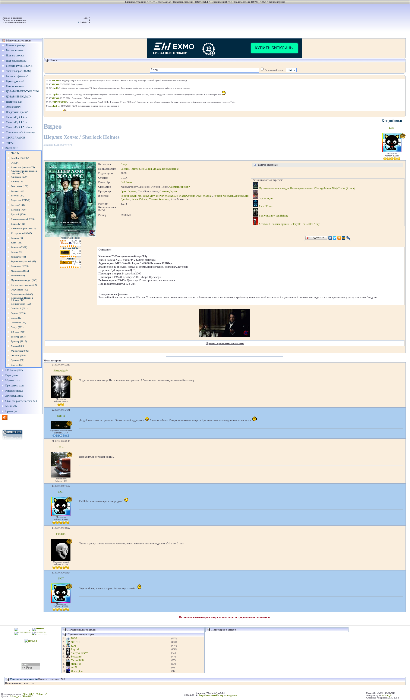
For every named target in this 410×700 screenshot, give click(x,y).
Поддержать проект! (17, 112)
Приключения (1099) (21, 304)
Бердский (76, 656)
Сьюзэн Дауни (168, 191)
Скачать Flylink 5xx (16, 122)
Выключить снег (15, 50)
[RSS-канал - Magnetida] (4, 419)
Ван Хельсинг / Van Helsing (273, 215)
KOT (392, 127)
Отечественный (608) (22, 294)
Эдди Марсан (204, 195)
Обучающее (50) (19, 290)
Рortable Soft (14, 390)
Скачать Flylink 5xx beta (19, 127)
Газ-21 (60, 446)
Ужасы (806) (17, 346)
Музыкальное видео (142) (24, 280)
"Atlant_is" (41, 694)
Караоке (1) (17, 238)
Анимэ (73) (17, 181)
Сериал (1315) (18, 313)
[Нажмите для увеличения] (70, 235)
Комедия (146, 168)
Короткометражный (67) (23, 261)
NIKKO (75, 642)
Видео (11, 147)
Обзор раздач (13, 106)
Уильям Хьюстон (159, 199)
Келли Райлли (140, 199)
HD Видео (14, 370)
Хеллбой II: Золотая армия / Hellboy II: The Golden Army (289, 224)
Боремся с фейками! (17, 76)
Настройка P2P (14, 101)
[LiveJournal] (348, 238)
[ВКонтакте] (330, 238)
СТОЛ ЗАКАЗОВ (15, 137)
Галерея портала (14, 86)
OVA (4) (15, 163)
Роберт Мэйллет (223, 195)
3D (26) (15, 153)
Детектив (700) (18, 210)
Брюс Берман (128, 191)
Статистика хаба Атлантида (20, 132)
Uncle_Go (77, 671)
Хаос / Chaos (265, 206)
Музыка (12, 380)
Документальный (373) (23, 219)
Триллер (135, 168)
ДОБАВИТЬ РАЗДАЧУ (18, 96)
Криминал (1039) (20, 266)
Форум (9, 142)
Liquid (75, 649)
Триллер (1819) (19, 341)
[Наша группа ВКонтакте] (12, 440)
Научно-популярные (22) (24, 285)
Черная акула (265, 198)
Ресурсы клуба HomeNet (19, 65)
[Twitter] (334, 238)
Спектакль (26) (18, 322)
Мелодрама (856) (20, 271)
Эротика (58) (17, 360)
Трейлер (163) (18, 337)
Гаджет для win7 (15, 81)
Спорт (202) (17, 327)
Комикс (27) (17, 252)
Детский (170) (18, 214)
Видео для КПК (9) (20, 200)
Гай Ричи (126, 182)
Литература (14, 395)
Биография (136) (19, 186)
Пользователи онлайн (24, 679)
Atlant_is (386, 695)
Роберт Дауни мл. (131, 195)
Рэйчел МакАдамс (167, 195)
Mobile (11, 406)
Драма (157, 168)
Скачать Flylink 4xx (16, 117)
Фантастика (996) (20, 351)
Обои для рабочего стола (21, 400)
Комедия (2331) (19, 247)
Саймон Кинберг (179, 186)
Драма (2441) (18, 224)
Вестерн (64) (17, 196)
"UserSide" (28, 694)
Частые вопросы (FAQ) (18, 70)
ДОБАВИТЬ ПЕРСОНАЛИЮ (22, 91)
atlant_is (61, 415)
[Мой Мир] (343, 238)
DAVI (74, 638)
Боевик (125, 168)
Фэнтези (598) (18, 355)
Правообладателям (16, 60)
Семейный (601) (19, 308)
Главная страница (15, 45)
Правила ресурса (15, 55)
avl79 (74, 667)
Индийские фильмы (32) (23, 228)
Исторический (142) (21, 233)
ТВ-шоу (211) (18, 332)
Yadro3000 (77, 660)
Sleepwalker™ (60, 370)
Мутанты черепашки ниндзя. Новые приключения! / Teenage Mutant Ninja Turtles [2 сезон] (306, 188)
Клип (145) (16, 243)
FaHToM (61, 533)
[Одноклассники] (339, 238)
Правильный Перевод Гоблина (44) (22, 299)
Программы (14, 385)
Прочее (11, 411)
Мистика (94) (18, 275)
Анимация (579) (19, 177)
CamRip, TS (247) (20, 158)
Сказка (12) (16, 318)
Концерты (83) (18, 257)
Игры (11, 375)
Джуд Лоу (149, 195)
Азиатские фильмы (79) (23, 167)
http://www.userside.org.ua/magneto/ (218, 695)
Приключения (170, 168)
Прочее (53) (17, 365)
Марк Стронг (187, 195)
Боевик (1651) (18, 191)
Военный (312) (18, 205)
